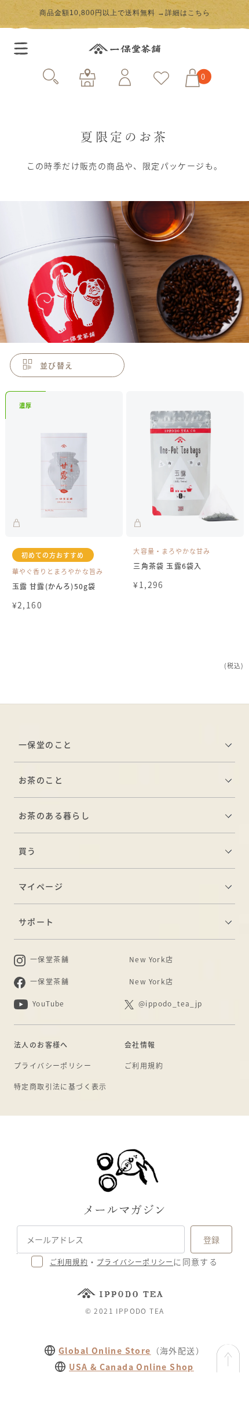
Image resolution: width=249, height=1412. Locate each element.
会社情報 (140, 1044)
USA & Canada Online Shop (131, 1366)
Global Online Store (104, 1350)
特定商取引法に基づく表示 (60, 1086)
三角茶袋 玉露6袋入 (167, 566)
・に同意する (134, 1261)
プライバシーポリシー (52, 1065)
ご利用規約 (143, 1065)
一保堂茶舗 (124, 49)
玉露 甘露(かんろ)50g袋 (54, 586)
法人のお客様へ (41, 1044)
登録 (211, 1239)
